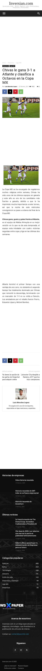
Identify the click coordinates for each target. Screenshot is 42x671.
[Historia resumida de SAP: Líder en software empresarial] (8, 494)
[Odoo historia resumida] (8, 483)
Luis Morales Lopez (11, 86)
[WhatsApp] (20, 91)
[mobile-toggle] (4, 13)
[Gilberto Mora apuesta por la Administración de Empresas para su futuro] (8, 546)
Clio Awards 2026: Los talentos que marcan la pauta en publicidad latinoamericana (27, 533)
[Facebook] (4, 91)
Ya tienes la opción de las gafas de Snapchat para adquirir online (11, 377)
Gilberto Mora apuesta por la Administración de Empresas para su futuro (26, 545)
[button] (38, 13)
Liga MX (18, 63)
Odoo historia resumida (24, 480)
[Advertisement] (21, 39)
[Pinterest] (15, 91)
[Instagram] (21, 650)
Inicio (4, 63)
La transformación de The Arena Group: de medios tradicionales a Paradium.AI (26, 522)
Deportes (11, 63)
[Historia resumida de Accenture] (8, 504)
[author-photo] (21, 399)
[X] (10, 91)
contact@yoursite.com (20, 634)
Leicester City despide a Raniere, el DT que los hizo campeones (30, 377)
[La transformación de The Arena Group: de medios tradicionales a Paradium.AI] (8, 522)
